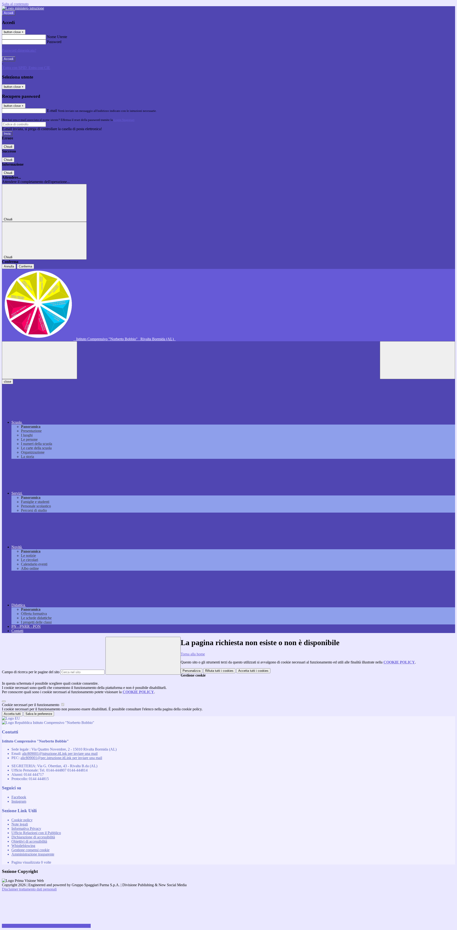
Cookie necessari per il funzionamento (31, 705)
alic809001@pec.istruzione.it (61, 758)
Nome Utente (57, 37)
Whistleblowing (23, 846)
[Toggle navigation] (39, 360)
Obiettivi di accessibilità (29, 841)
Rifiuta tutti (219, 671)
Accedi (8, 13)
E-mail (52, 111)
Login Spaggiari (124, 120)
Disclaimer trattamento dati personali (29, 889)
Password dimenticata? (19, 50)
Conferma (25, 266)
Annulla (9, 266)
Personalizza (191, 671)
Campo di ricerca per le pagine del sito (31, 672)
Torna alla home (193, 654)
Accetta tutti (253, 671)
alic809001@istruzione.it (60, 754)
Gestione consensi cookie (30, 850)
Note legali (19, 824)
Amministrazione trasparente (32, 854)
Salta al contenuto (15, 4)
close (7, 381)
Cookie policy (22, 820)
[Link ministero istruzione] (23, 8)
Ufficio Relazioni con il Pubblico (36, 833)
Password (54, 42)
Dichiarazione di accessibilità (33, 837)
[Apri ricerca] (417, 360)
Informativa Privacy (26, 828)
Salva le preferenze (38, 714)
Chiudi (8, 146)
